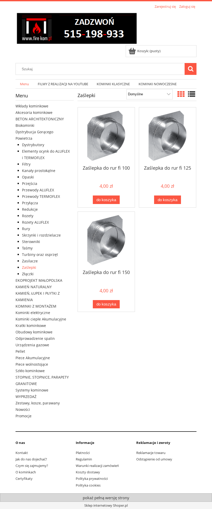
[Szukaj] (190, 69)
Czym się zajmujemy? (32, 465)
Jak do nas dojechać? (31, 459)
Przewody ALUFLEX (38, 189)
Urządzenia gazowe (32, 344)
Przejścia (29, 183)
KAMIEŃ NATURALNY (34, 286)
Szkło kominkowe (30, 370)
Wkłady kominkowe (32, 106)
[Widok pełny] (191, 94)
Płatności (83, 452)
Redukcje (30, 209)
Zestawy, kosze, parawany (38, 403)
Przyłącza (30, 202)
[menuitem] (24, 84)
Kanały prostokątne (38, 170)
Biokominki (25, 125)
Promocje (24, 415)
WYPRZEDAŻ (26, 396)
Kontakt (22, 452)
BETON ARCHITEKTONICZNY (40, 118)
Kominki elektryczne (33, 312)
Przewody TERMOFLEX (41, 196)
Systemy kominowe (32, 390)
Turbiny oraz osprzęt (40, 254)
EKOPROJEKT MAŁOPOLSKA (39, 280)
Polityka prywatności (92, 478)
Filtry (26, 164)
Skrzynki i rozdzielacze (41, 235)
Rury (26, 228)
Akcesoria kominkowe (34, 112)
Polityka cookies (88, 485)
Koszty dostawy (88, 472)
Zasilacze (30, 261)
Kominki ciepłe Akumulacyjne (41, 319)
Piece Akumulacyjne (33, 357)
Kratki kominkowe (31, 325)
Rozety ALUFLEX (35, 222)
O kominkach (26, 472)
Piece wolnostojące (32, 364)
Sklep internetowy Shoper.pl (106, 505)
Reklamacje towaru (150, 452)
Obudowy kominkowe (34, 332)
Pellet (20, 351)
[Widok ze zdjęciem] (181, 94)
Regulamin (84, 459)
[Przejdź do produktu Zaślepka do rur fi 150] (106, 240)
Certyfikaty (24, 478)
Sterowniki (31, 241)
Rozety (27, 215)
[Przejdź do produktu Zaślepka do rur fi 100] (106, 136)
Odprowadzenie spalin (35, 338)
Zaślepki (29, 267)
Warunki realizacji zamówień (97, 465)
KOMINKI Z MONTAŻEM (36, 306)
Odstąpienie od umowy (154, 459)
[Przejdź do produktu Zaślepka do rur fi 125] (167, 136)
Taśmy (27, 248)
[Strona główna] (77, 27)
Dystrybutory (33, 144)
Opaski (28, 177)
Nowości (23, 409)
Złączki (28, 273)
